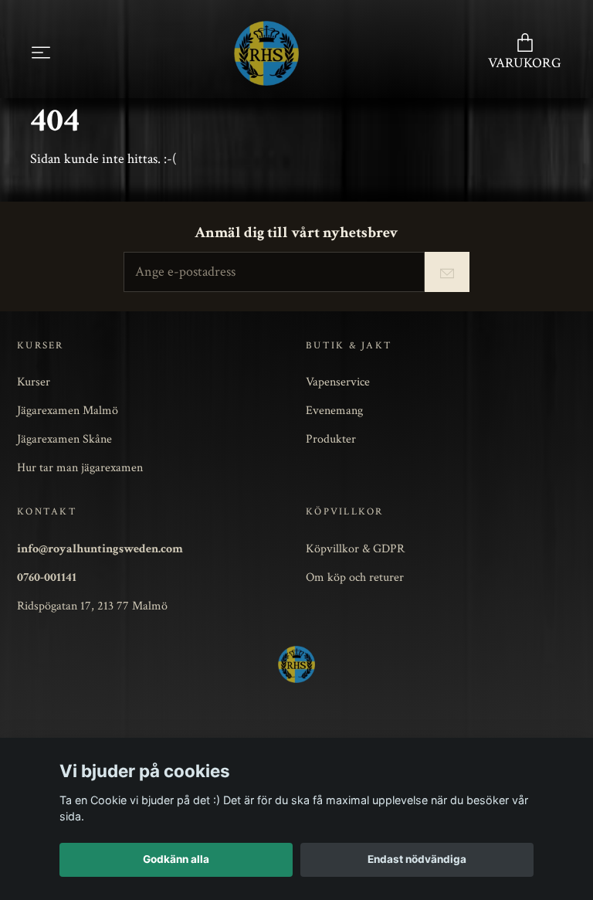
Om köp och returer (355, 577)
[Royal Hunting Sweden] (266, 53)
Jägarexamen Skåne (64, 439)
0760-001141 (46, 577)
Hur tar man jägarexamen (80, 467)
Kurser (33, 381)
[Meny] (41, 53)
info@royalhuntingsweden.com (100, 548)
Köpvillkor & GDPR (355, 548)
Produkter (331, 439)
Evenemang (334, 410)
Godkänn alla (176, 859)
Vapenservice (338, 381)
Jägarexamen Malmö (67, 410)
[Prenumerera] (447, 272)
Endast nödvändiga (417, 859)
